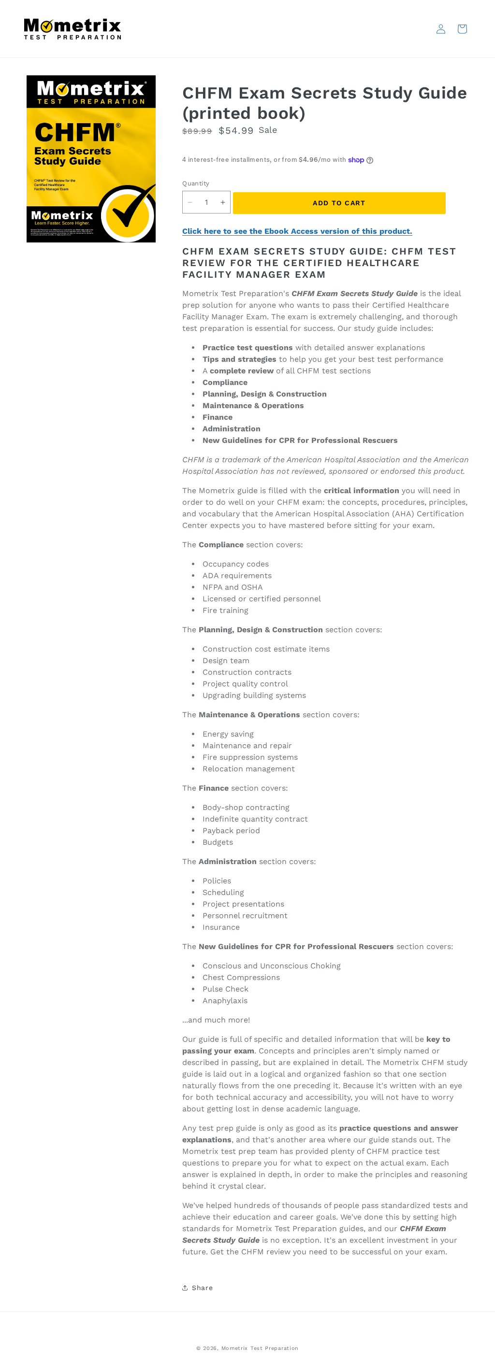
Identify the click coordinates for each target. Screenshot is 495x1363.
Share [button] (202, 1288)
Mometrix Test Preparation (260, 1348)
